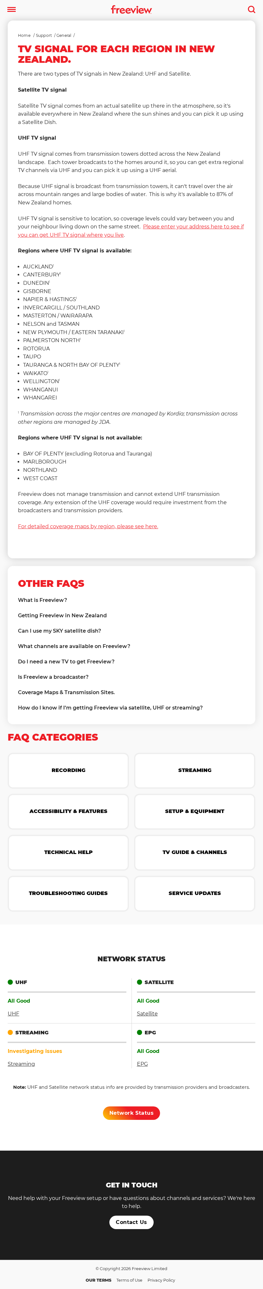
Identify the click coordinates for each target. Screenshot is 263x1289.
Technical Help (68, 852)
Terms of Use (129, 1280)
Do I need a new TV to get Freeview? (66, 662)
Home (24, 35)
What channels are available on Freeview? (74, 646)
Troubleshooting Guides (68, 893)
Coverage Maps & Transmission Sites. (66, 692)
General (63, 35)
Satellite (147, 1014)
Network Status (131, 1113)
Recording (68, 770)
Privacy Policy (161, 1280)
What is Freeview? (42, 600)
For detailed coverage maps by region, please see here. (88, 526)
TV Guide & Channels (195, 852)
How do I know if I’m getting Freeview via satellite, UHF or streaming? (110, 708)
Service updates (195, 893)
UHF (13, 1014)
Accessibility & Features (68, 811)
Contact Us (131, 1222)
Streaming (194, 770)
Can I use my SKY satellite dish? (59, 631)
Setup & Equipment (194, 811)
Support (44, 35)
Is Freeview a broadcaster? (53, 677)
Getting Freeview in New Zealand (62, 615)
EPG (142, 1064)
